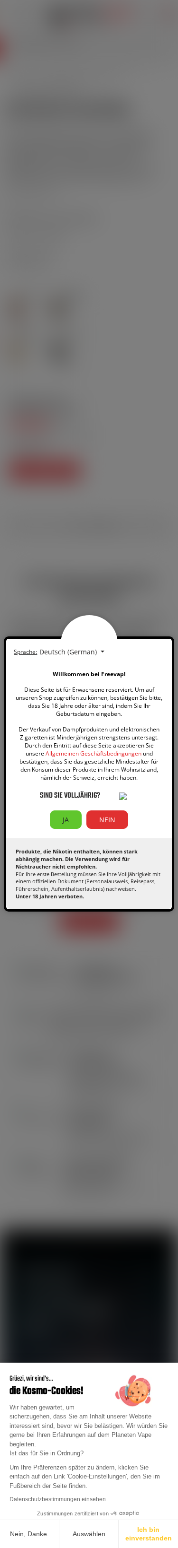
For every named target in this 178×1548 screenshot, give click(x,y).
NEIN (107, 819)
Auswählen (89, 1534)
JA (66, 819)
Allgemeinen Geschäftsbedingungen (93, 753)
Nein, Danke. (29, 1534)
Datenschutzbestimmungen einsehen (57, 1499)
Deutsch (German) (69, 651)
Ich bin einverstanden (148, 1534)
